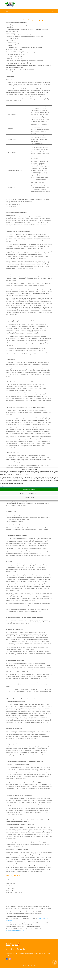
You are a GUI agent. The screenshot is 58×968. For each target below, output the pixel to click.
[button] (45, 12)
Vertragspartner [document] (13, 875)
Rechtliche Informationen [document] (17, 949)
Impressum (9, 953)
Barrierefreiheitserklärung (15, 955)
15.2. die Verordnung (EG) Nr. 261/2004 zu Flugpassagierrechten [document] (22, 671)
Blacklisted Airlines (44, 953)
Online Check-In (29, 953)
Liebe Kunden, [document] (9, 79)
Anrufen (29, 11)
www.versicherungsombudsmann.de (15, 930)
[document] (29, 20)
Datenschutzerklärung (18, 953)
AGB (7, 955)
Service (36, 953)
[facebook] (7, 959)
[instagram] (10, 959)
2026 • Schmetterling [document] (29, 965)
